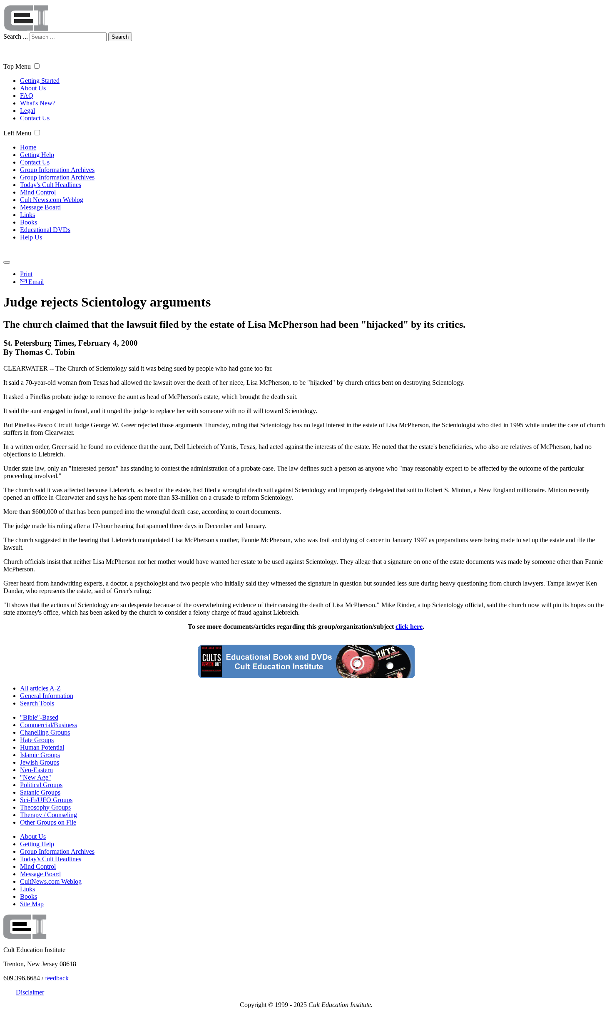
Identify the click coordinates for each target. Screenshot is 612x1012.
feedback (57, 978)
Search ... (15, 36)
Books (28, 222)
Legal (27, 110)
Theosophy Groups (45, 807)
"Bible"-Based (39, 717)
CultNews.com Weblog (51, 881)
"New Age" (35, 777)
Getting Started (40, 80)
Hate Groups (37, 739)
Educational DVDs (45, 229)
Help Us (31, 237)
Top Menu (17, 66)
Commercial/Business (48, 724)
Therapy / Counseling (48, 814)
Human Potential (42, 747)
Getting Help (37, 154)
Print (26, 273)
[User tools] (6, 262)
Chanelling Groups (45, 732)
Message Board (40, 207)
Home (28, 147)
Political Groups (41, 784)
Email (35, 281)
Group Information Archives (57, 169)
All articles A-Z (40, 688)
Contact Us (35, 118)
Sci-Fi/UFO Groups (46, 799)
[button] (37, 66)
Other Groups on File (48, 822)
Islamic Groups (40, 754)
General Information (46, 695)
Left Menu (17, 133)
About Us (33, 88)
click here (409, 626)
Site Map (32, 903)
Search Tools (37, 703)
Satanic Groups (40, 792)
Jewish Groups (39, 762)
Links (27, 214)
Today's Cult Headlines (50, 184)
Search (120, 37)
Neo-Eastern (36, 769)
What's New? (37, 103)
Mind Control (38, 192)
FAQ (26, 95)
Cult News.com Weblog (51, 199)
